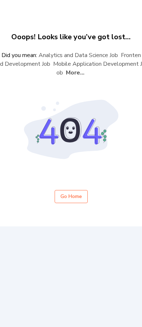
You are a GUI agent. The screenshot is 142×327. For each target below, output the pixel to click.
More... (75, 73)
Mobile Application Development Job (97, 68)
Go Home (71, 196)
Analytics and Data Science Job (78, 55)
